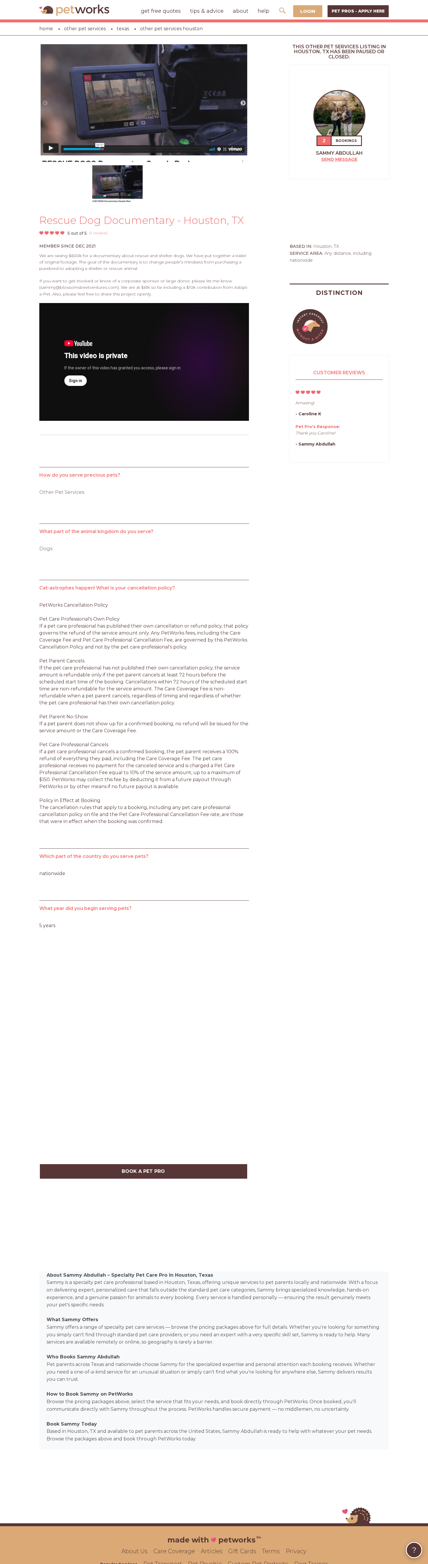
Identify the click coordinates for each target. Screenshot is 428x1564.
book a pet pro (143, 1171)
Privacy (296, 1551)
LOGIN (307, 11)
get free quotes (161, 11)
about (240, 11)
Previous (45, 103)
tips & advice (207, 11)
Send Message (339, 159)
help (263, 11)
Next (243, 103)
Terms (271, 1551)
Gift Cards (242, 1551)
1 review (98, 233)
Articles (211, 1551)
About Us (134, 1551)
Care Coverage (174, 1551)
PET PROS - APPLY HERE (358, 11)
